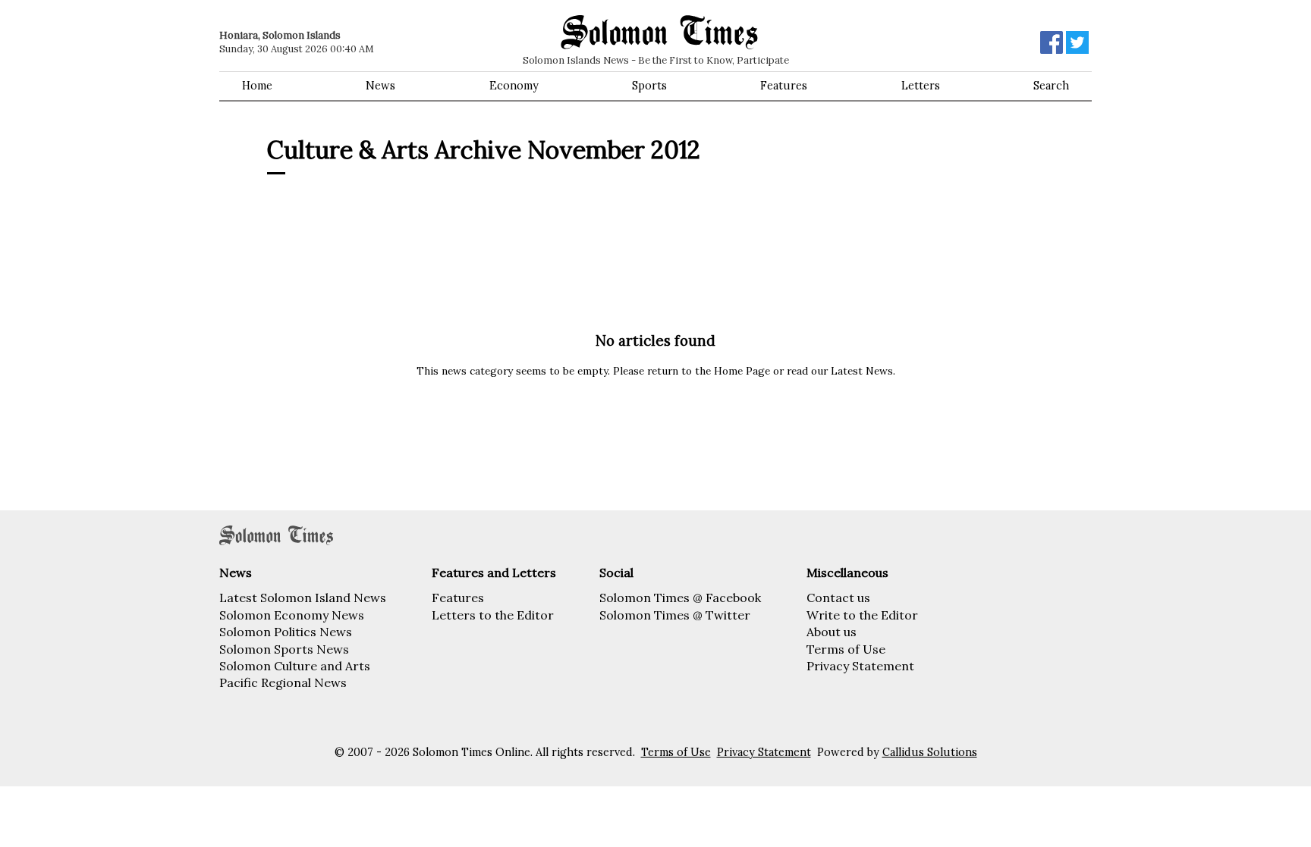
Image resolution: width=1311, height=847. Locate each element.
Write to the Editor (862, 615)
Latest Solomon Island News (302, 597)
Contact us (838, 597)
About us (831, 631)
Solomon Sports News (284, 649)
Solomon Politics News (285, 631)
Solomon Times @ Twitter (674, 615)
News (380, 86)
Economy (514, 86)
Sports (649, 86)
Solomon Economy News (291, 615)
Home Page (742, 371)
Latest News (862, 371)
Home (257, 86)
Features (783, 86)
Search (1051, 86)
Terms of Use (845, 649)
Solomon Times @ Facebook (680, 597)
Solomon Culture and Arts (294, 665)
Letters (920, 86)
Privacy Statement (860, 665)
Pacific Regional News (283, 682)
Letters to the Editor (493, 615)
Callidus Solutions (929, 752)
